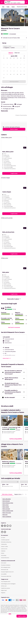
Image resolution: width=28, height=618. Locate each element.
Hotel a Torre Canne (6, 512)
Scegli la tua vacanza (5, 588)
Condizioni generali (5, 539)
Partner (2, 553)
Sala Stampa (3, 555)
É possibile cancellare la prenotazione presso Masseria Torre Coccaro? (13, 392)
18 (7, 71)
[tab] (7, 494)
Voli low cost (3, 586)
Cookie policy (4, 544)
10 (3, 67)
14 (17, 67)
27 (14, 74)
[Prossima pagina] (26, 494)
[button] (12, 17)
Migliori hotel (4, 590)
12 (10, 67)
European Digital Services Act (7, 571)
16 (24, 67)
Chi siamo (3, 537)
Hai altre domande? (10, 397)
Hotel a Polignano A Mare (7, 502)
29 (20, 74)
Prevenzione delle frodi (6, 576)
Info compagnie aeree (5, 567)
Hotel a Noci (4, 514)
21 (17, 71)
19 (10, 71)
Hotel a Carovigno (6, 508)
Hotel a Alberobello (6, 499)
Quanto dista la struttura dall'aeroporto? (11, 378)
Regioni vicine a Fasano (20, 494)
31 (3, 77)
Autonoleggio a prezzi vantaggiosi (8, 583)
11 (7, 67)
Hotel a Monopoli (6, 501)
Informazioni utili (4, 569)
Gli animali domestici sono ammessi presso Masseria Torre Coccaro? (13, 385)
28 (17, 74)
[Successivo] (24, 56)
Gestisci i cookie (4, 546)
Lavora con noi (4, 548)
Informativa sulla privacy (6, 542)
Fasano (13, 6)
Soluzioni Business (5, 557)
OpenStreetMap (24, 115)
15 (20, 67)
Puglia (8, 6)
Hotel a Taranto (5, 506)
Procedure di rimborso (5, 565)
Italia (3, 6)
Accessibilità (3, 574)
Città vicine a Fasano (7, 494)
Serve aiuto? (3, 562)
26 (10, 74)
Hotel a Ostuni (5, 504)
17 (3, 71)
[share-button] (22, 10)
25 (7, 74)
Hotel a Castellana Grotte (7, 510)
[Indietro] (3, 56)
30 (24, 74)
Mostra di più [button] (6, 358)
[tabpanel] (14, 508)
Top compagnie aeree (5, 581)
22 (20, 71)
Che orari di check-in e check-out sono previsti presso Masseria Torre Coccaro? (13, 372)
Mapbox (18, 115)
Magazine (3, 592)
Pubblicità (3, 551)
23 (24, 71)
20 (14, 71)
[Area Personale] (26, 2)
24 (3, 74)
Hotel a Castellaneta (6, 516)
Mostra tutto (4, 110)
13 (14, 67)
